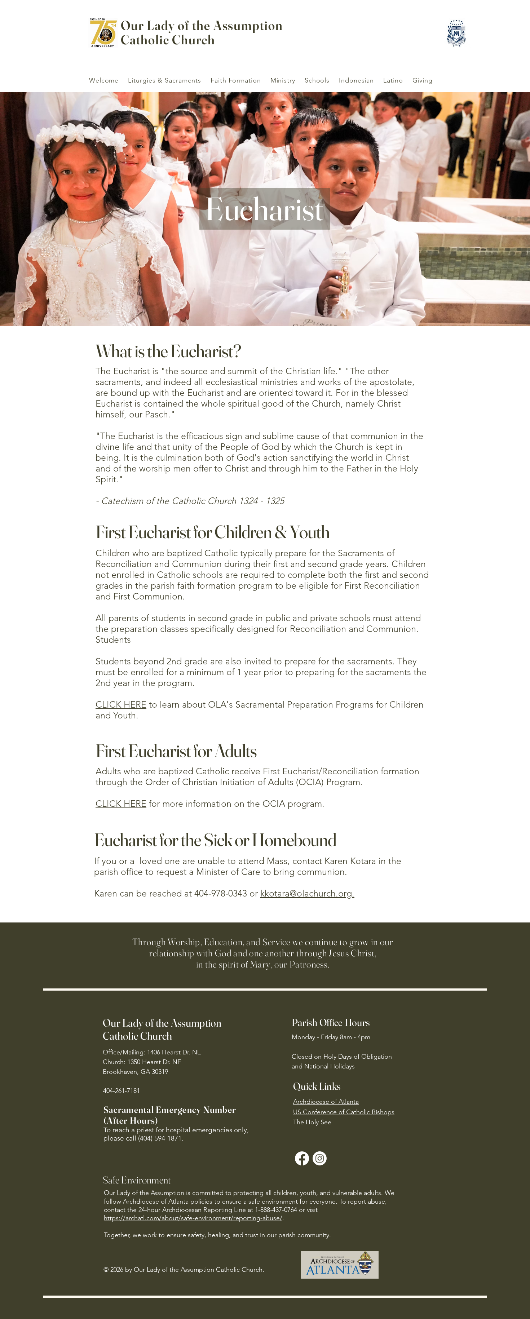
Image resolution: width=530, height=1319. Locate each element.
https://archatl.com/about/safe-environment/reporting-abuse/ (193, 1218)
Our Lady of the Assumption (202, 25)
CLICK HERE (121, 704)
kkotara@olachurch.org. (307, 893)
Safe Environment (137, 1180)
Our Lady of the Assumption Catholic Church (162, 1029)
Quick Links (317, 1086)
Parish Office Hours (331, 1022)
